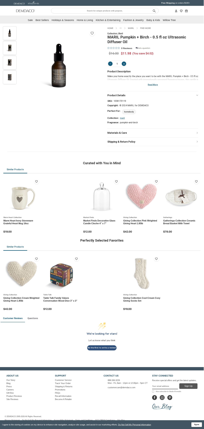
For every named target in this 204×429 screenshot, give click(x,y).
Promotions (60, 389)
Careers (10, 389)
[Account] (176, 10)
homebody (129, 112)
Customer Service (63, 380)
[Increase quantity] (124, 64)
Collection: (115, 33)
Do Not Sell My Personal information (134, 424)
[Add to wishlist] (36, 181)
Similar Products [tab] (15, 169)
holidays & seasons (63, 20)
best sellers (42, 20)
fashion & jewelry (133, 20)
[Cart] (186, 10)
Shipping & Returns (63, 386)
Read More (153, 85)
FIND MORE (145, 28)
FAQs (57, 393)
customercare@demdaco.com (121, 387)
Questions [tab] (32, 318)
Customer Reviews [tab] (13, 318)
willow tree (169, 20)
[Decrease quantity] (110, 64)
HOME (110, 28)
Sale (30, 20)
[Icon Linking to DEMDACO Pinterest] (169, 397)
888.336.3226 (114, 380)
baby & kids (153, 20)
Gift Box (10, 393)
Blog (8, 383)
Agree (196, 424)
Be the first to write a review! (102, 347)
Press (9, 386)
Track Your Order (63, 383)
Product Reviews (14, 396)
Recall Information (63, 396)
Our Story (10, 380)
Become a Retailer (63, 399)
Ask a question (144, 48)
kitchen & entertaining (108, 20)
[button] (9, 33)
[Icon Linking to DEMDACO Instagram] (162, 397)
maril (122, 118)
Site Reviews (12, 399)
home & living (85, 20)
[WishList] (181, 10)
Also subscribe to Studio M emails (168, 391)
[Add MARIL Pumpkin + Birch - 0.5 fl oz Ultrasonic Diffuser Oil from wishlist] (92, 33)
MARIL (131, 28)
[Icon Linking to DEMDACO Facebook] (154, 397)
